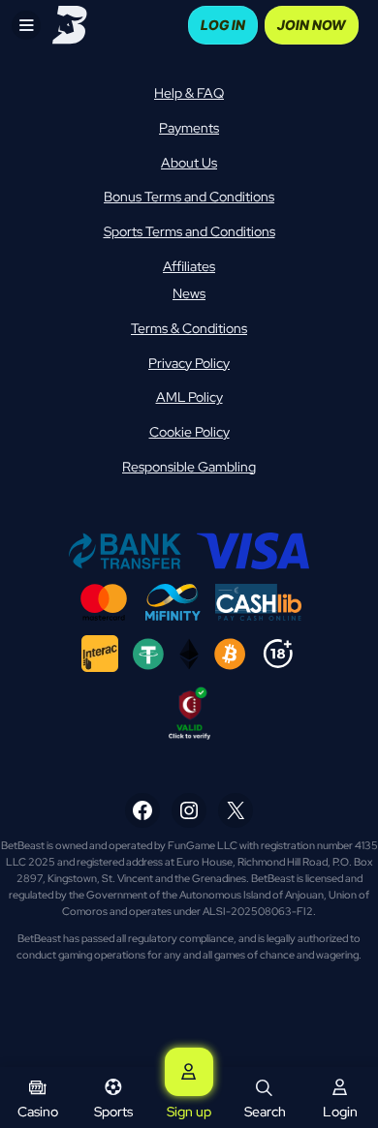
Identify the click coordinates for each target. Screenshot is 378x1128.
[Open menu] (26, 25)
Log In (223, 24)
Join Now (311, 24)
